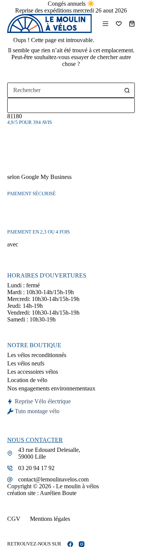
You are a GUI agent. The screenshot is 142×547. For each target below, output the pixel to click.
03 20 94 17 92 (36, 468)
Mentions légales (50, 519)
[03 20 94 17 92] (9, 468)
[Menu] (105, 24)
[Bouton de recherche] (126, 90)
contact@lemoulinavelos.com (53, 479)
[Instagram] (81, 544)
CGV (13, 519)
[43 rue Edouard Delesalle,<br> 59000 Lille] (9, 453)
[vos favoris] (119, 24)
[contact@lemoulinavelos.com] (9, 479)
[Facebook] (70, 544)
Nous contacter (35, 440)
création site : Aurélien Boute (41, 493)
